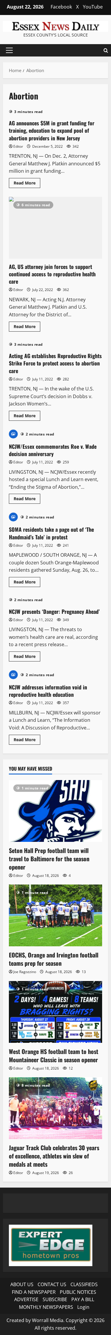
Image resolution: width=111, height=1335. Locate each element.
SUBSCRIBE (55, 1299)
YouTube (93, 7)
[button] (9, 50)
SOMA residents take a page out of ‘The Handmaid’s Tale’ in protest (51, 533)
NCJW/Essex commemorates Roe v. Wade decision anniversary (52, 450)
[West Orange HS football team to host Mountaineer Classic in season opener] (55, 1012)
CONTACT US (52, 1284)
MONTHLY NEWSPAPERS (46, 1307)
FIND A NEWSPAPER (34, 1292)
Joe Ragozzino (24, 971)
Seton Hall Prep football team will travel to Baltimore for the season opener (49, 858)
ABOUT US (21, 1284)
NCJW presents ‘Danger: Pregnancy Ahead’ (54, 611)
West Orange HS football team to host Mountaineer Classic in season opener (53, 1055)
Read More (27, 184)
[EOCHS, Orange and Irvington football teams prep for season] (55, 915)
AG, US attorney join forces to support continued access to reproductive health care (55, 228)
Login (83, 1307)
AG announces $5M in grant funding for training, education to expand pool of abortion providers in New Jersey (51, 130)
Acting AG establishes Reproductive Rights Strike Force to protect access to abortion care (55, 363)
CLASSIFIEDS (84, 1284)
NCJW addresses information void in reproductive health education (48, 690)
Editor (18, 146)
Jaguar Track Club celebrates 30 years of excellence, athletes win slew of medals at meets (54, 1155)
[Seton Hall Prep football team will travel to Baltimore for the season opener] (55, 811)
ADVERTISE (26, 1299)
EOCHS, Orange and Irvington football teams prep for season (53, 958)
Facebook (61, 7)
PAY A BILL (82, 1299)
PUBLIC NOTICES (78, 1292)
